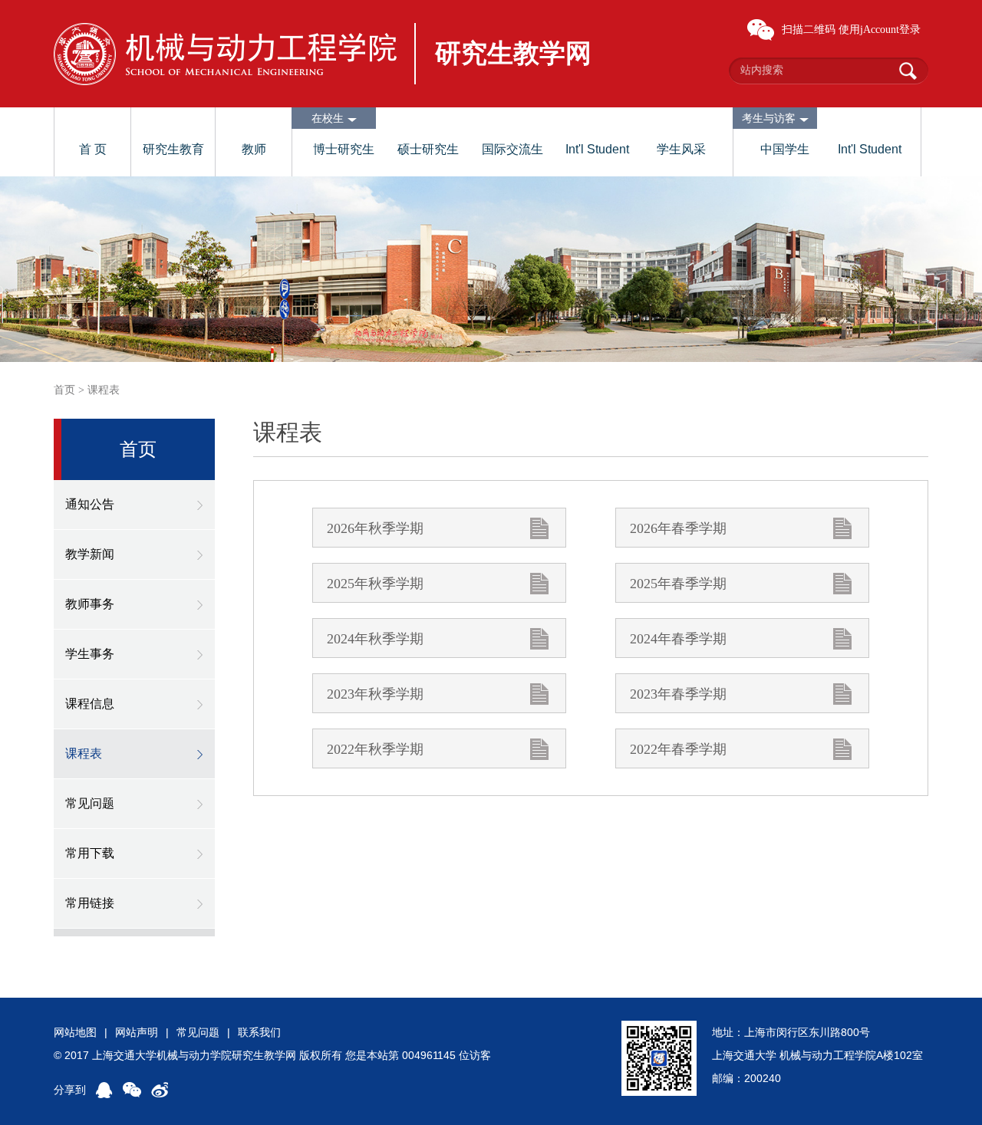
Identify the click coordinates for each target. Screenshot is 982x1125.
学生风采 (681, 149)
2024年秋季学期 (375, 638)
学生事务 (89, 653)
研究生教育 (173, 149)
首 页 (93, 149)
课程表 (103, 390)
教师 (254, 149)
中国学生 (784, 149)
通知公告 (89, 504)
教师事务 (89, 603)
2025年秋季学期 (375, 583)
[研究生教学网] (225, 54)
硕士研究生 (428, 149)
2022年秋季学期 (375, 749)
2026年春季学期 (678, 528)
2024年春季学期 (678, 638)
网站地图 (75, 1032)
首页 (64, 390)
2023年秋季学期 (375, 694)
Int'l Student (597, 149)
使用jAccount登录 (880, 29)
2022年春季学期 (678, 749)
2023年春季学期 (678, 694)
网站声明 (136, 1032)
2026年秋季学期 (375, 528)
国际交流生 (512, 149)
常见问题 (89, 803)
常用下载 (89, 853)
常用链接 (89, 903)
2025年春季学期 (678, 583)
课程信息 (89, 703)
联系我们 (259, 1032)
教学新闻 (89, 554)
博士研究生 (343, 149)
